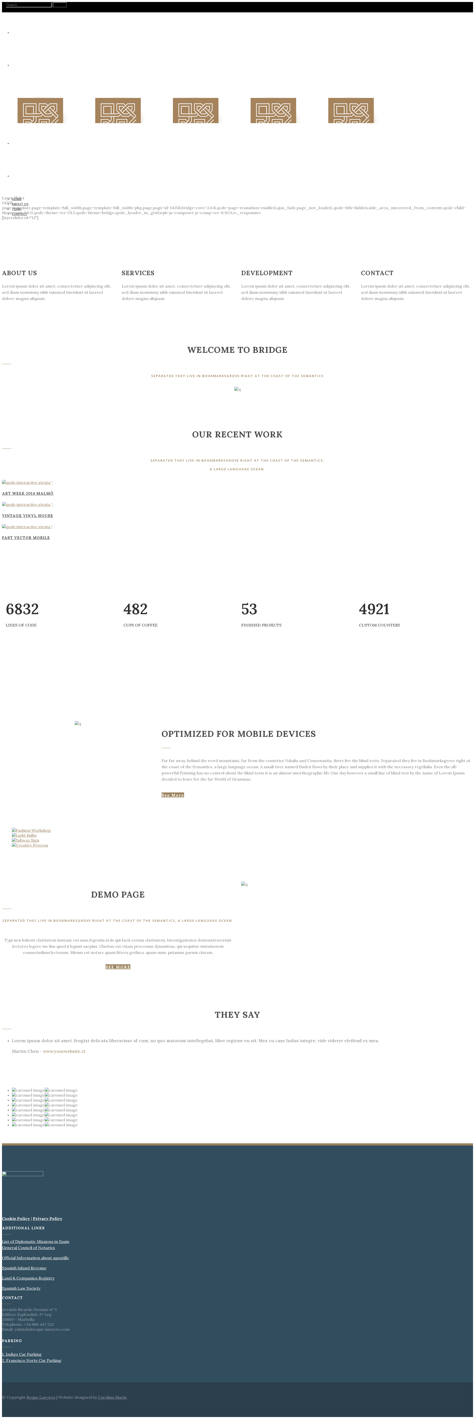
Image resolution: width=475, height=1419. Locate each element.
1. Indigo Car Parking (22, 1354)
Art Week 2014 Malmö (27, 493)
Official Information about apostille (35, 1257)
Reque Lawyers (41, 1397)
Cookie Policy (16, 1218)
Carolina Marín (112, 1397)
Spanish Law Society (21, 1288)
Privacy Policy (47, 1218)
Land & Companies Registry (28, 1278)
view (68, 483)
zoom (58, 483)
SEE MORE (117, 966)
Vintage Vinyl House (27, 515)
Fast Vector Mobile (26, 537)
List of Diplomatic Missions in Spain (35, 1241)
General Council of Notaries (28, 1247)
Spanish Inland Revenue (24, 1267)
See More (173, 794)
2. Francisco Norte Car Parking (31, 1360)
